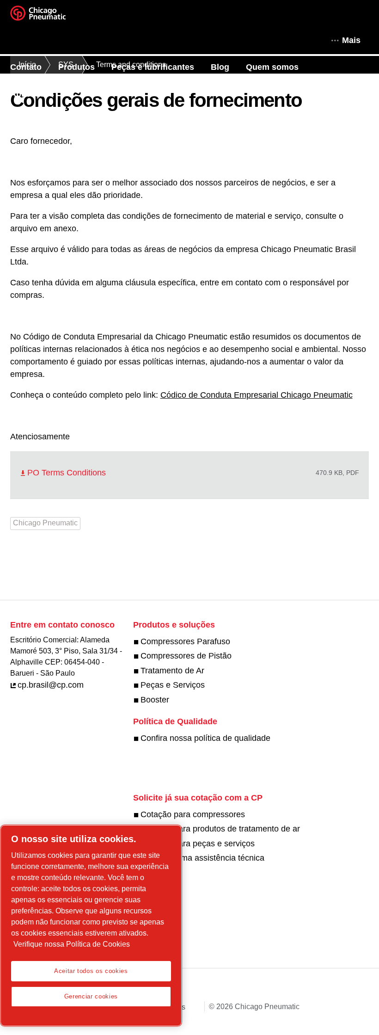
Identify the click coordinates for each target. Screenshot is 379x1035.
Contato (26, 67)
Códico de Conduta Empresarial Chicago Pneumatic (256, 395)
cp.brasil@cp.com (51, 685)
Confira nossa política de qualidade (205, 738)
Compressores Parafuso (185, 641)
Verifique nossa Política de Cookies (71, 944)
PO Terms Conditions (66, 472)
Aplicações (32, 94)
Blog (220, 67)
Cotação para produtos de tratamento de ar (220, 828)
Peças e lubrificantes (152, 67)
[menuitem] (34, 67)
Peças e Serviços (173, 685)
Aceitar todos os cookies (91, 970)
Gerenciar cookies (91, 996)
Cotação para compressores (193, 814)
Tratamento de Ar (172, 670)
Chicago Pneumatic (45, 523)
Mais (351, 40)
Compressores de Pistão (186, 655)
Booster (155, 699)
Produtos (76, 67)
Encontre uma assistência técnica (202, 857)
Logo (49, 16)
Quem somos (272, 67)
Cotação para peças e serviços (198, 843)
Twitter (148, 760)
